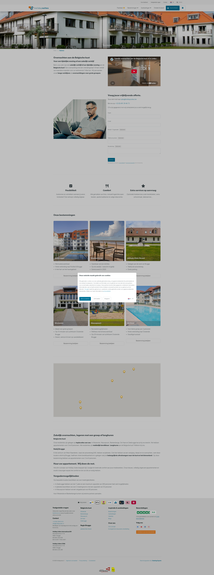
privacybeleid (106, 291)
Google (87, 289)
